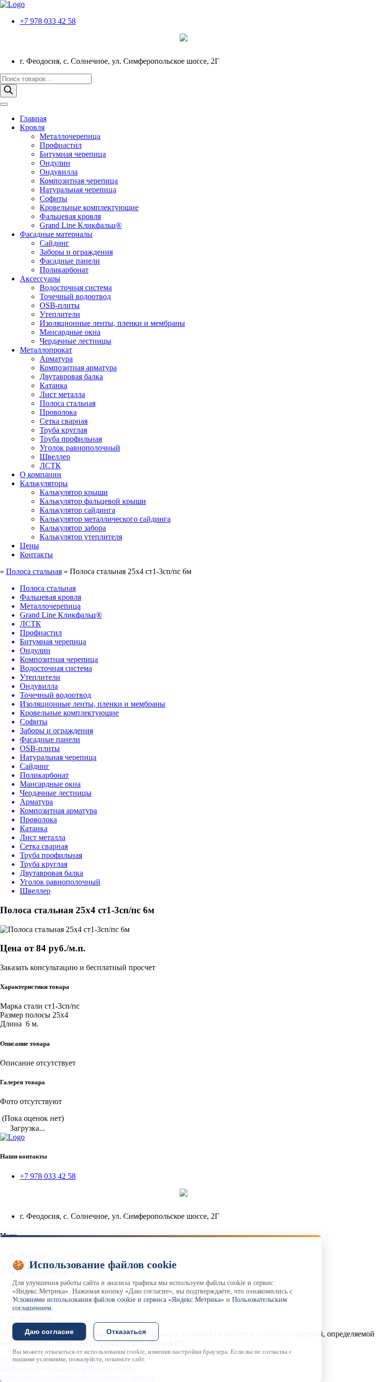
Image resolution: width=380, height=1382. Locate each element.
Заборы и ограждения (76, 252)
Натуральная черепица (78, 189)
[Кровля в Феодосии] (12, 4)
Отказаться (126, 1332)
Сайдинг (54, 243)
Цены (29, 545)
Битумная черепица (73, 154)
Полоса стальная (67, 403)
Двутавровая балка (71, 376)
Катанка (53, 385)
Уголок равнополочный (80, 448)
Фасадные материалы (56, 234)
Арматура (56, 359)
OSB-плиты (60, 305)
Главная (33, 118)
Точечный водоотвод (75, 296)
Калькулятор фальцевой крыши (93, 501)
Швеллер (55, 456)
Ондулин (55, 163)
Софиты (53, 198)
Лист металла (62, 394)
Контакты (36, 554)
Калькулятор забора (73, 528)
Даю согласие (49, 1332)
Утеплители (60, 314)
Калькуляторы (44, 483)
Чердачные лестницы (75, 341)
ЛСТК (50, 465)
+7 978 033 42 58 (48, 21)
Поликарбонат (64, 270)
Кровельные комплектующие (89, 207)
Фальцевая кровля (70, 216)
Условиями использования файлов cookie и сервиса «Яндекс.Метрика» (118, 1299)
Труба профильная (71, 439)
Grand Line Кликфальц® (81, 225)
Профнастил (61, 145)
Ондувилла (59, 172)
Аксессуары (40, 278)
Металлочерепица (70, 136)
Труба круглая (63, 430)
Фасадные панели (70, 261)
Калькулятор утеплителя (81, 537)
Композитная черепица (79, 181)
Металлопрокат (46, 350)
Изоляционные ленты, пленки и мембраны (112, 323)
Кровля (32, 127)
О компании (40, 474)
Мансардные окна (70, 332)
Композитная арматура (78, 367)
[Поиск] (8, 90)
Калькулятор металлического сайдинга (105, 519)
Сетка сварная (64, 421)
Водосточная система (76, 287)
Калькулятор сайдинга (77, 510)
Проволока (58, 412)
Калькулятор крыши (74, 492)
